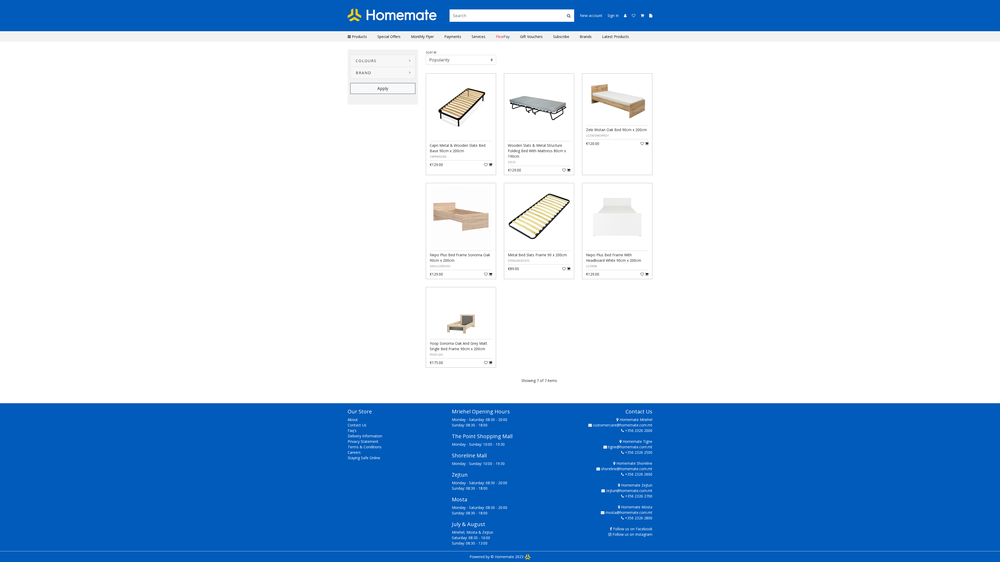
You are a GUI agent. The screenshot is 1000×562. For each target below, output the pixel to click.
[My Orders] (648, 15)
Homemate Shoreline (633, 463)
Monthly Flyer (422, 36)
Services (478, 36)
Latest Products (615, 36)
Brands (586, 36)
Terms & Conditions (365, 446)
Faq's (352, 430)
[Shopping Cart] (640, 15)
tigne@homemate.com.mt (630, 446)
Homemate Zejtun (636, 485)
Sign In (613, 15)
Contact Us (357, 425)
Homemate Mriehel (635, 419)
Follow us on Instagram (632, 534)
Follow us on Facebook (632, 528)
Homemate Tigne (637, 441)
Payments (452, 36)
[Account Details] (623, 15)
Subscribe (561, 36)
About (353, 419)
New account (591, 15)
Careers (354, 452)
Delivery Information (365, 435)
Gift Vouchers (531, 36)
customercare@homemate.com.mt (622, 425)
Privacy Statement (363, 441)
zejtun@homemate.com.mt (629, 490)
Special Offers (389, 36)
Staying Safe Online (364, 457)
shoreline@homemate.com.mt (626, 468)
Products (359, 36)
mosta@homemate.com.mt (628, 512)
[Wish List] (632, 15)
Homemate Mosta (636, 506)
